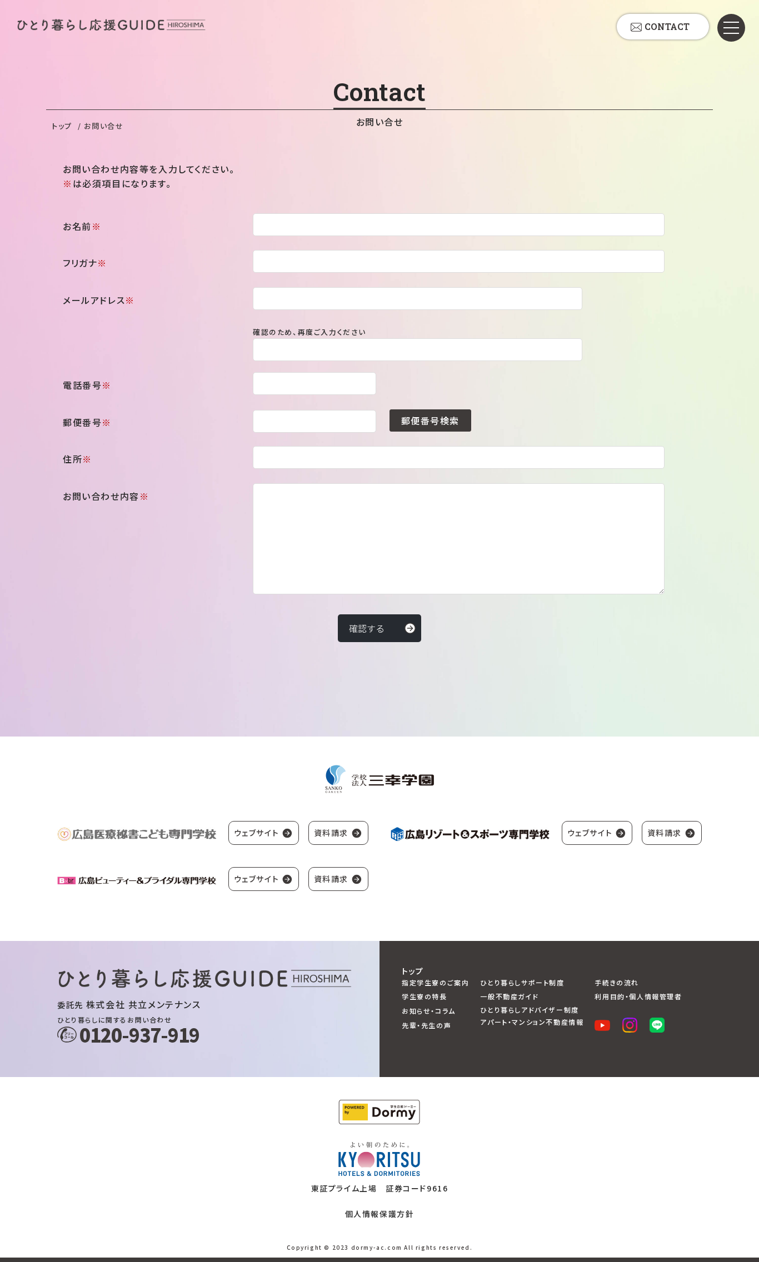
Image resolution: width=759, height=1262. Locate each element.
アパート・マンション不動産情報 (531, 1021)
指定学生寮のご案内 (435, 982)
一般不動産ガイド (509, 996)
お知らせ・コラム (429, 1010)
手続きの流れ (617, 982)
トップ (62, 126)
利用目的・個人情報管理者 (638, 996)
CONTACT (667, 26)
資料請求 (331, 832)
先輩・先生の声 (426, 1025)
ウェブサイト (256, 832)
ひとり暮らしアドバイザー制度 (529, 1009)
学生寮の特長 (424, 996)
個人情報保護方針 (380, 1213)
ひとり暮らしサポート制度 (522, 982)
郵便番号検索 (430, 420)
